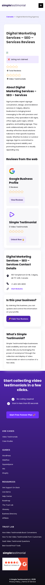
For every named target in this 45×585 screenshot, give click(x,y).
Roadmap (6, 501)
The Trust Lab (7, 505)
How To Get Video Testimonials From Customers (21, 537)
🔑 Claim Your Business (18, 319)
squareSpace (7, 464)
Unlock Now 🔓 (17, 239)
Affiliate (5, 518)
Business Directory (9, 514)
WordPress (6, 456)
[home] (14, 5)
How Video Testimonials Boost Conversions (19, 533)
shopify (5, 473)
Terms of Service (29, 582)
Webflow (5, 460)
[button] (41, 5)
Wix (3, 469)
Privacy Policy (14, 582)
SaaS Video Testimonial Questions (16, 541)
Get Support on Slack (11, 488)
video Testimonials (10, 437)
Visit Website (17, 289)
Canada (9, 17)
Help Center (7, 496)
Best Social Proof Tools (11, 546)
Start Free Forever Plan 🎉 (23, 415)
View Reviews (17, 200)
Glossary (5, 509)
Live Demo (6, 492)
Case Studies (7, 441)
